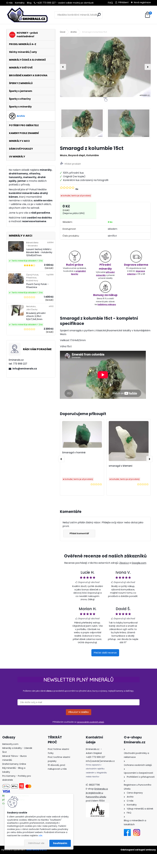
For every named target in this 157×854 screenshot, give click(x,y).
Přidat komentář (79, 533)
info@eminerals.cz (24, 368)
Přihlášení (123, 2)
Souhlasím (60, 843)
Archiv (74, 31)
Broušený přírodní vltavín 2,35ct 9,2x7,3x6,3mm (36, 316)
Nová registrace (142, 2)
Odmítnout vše (36, 843)
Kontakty (20, 2)
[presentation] (63, 67)
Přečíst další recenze (105, 652)
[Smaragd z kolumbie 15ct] (105, 67)
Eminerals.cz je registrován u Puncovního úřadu (97, 792)
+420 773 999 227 (46, 2)
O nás (9, 2)
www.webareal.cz (36, 849)
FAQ (110, 2)
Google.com (139, 563)
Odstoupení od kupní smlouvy (138, 849)
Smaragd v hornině (73, 452)
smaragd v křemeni (120, 465)
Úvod (62, 31)
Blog (29, 2)
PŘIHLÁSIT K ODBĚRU (78, 712)
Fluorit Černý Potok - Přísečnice (37, 286)
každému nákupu (107, 304)
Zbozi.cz (124, 563)
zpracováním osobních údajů (90, 721)
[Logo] (27, 15)
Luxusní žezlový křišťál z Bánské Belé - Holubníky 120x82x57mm (39, 252)
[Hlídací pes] (105, 164)
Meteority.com (10, 744)
